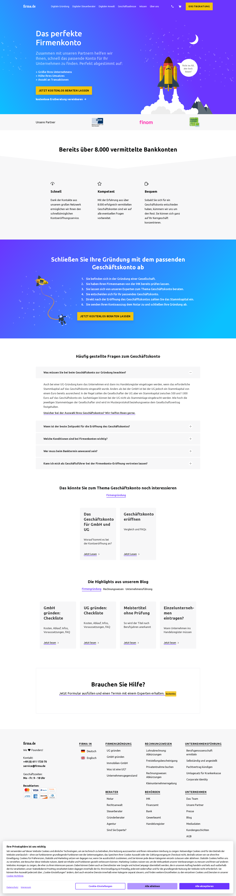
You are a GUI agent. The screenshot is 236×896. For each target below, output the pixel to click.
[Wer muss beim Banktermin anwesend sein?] (190, 451)
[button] (89, 751)
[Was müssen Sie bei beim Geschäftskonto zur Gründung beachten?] (190, 372)
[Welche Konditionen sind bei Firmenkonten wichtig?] (190, 439)
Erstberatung (199, 6)
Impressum (26, 887)
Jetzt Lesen (90, 554)
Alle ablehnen (152, 886)
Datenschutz (12, 887)
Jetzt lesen (50, 642)
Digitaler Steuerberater (84, 6)
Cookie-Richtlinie (15, 876)
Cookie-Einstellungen (100, 886)
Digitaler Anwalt (107, 6)
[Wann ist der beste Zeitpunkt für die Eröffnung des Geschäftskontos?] (190, 426)
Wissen (143, 6)
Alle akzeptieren (204, 886)
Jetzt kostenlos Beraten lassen (64, 90)
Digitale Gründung (60, 6)
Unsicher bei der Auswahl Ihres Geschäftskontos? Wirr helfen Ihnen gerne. (89, 412)
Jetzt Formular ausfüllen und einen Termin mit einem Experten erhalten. (112, 693)
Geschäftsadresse (127, 6)
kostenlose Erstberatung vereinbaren (59, 99)
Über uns (154, 6)
